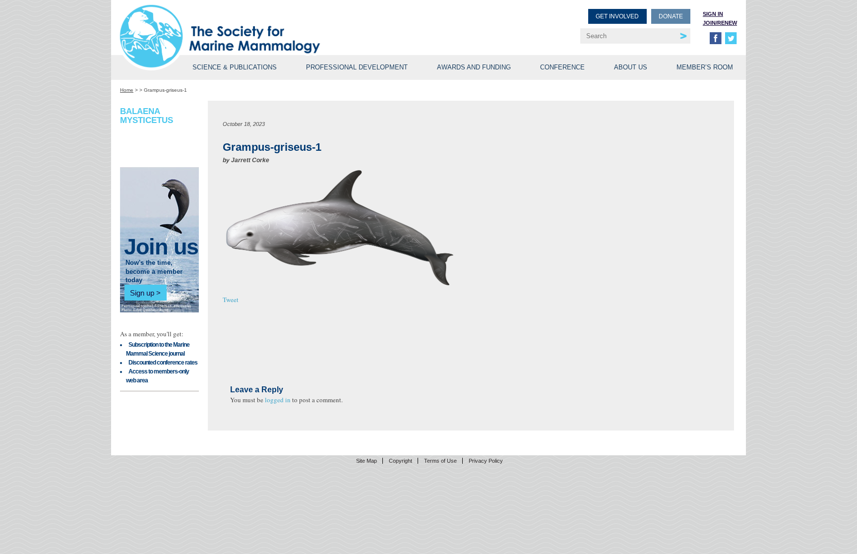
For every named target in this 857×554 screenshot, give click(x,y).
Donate (671, 16)
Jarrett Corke (250, 160)
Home (126, 90)
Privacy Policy (486, 461)
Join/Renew (720, 23)
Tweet (231, 299)
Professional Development (357, 67)
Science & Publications (234, 67)
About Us (630, 67)
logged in (278, 399)
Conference (562, 67)
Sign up (142, 293)
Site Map (366, 461)
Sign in (713, 14)
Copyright (400, 461)
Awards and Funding (474, 67)
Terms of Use (440, 461)
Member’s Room (704, 67)
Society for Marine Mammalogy (275, 23)
